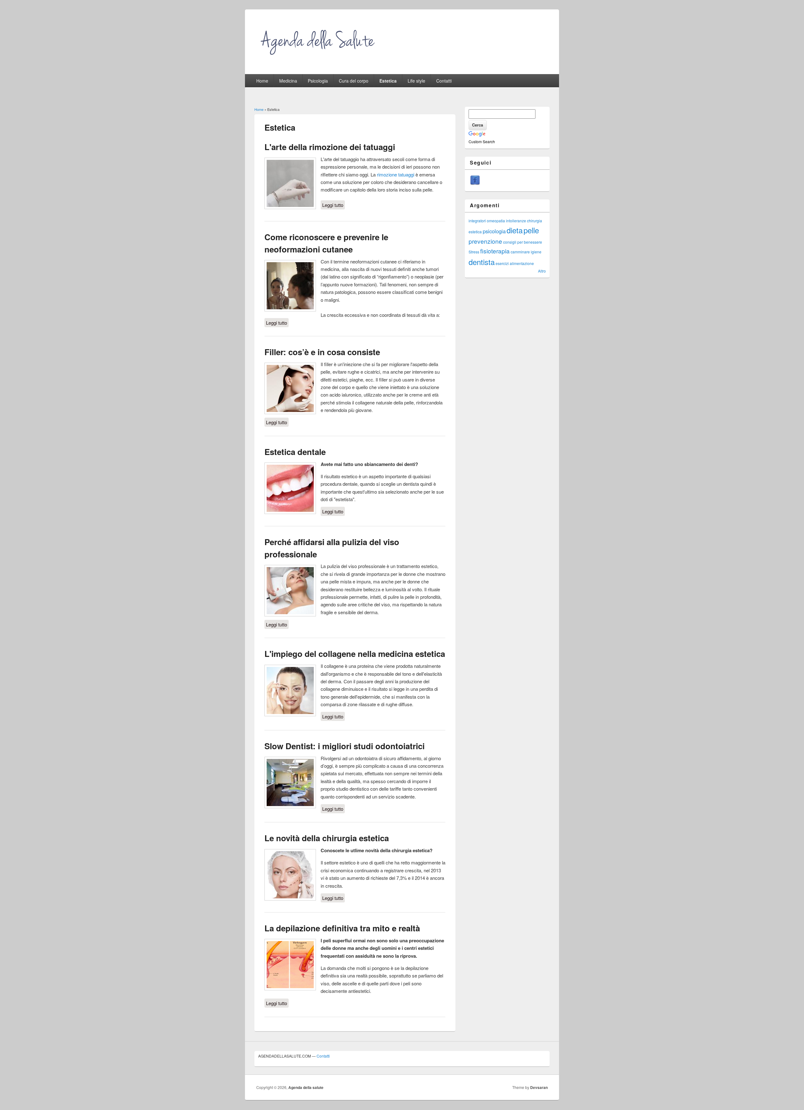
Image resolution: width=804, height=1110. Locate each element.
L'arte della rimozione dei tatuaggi (329, 147)
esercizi (502, 263)
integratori (477, 220)
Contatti (444, 81)
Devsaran (539, 1087)
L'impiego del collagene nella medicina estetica (354, 653)
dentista (482, 261)
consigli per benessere (522, 242)
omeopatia (496, 220)
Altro (542, 270)
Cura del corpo (353, 81)
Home (262, 81)
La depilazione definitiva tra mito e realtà (342, 928)
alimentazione (522, 263)
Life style (416, 81)
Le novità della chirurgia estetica (326, 838)
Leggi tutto (333, 205)
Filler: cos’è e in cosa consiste (322, 352)
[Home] (318, 58)
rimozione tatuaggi (395, 174)
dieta (515, 230)
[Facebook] (475, 183)
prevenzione (485, 241)
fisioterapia (495, 250)
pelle (531, 230)
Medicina (288, 81)
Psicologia (318, 81)
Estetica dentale (295, 452)
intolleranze (516, 220)
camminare (520, 251)
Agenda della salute (305, 1087)
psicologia (494, 231)
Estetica (388, 81)
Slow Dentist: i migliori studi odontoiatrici (344, 746)
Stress (474, 251)
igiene (536, 251)
